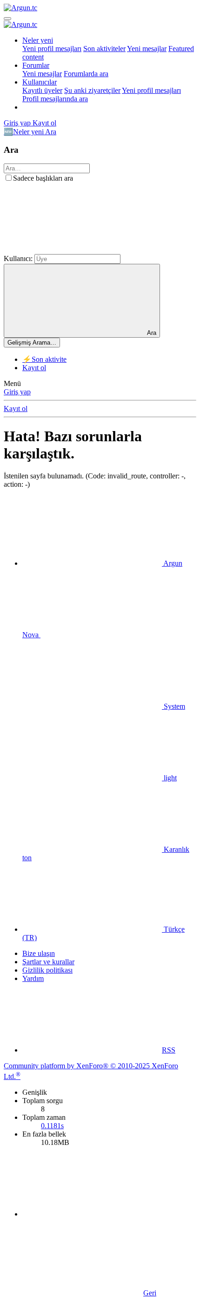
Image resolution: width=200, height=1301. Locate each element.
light (169, 778)
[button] (73, 250)
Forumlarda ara (86, 74)
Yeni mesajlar (147, 48)
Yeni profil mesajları (51, 48)
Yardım (33, 978)
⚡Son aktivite (44, 359)
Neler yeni (37, 40)
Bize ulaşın (38, 953)
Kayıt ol (34, 368)
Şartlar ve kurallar (48, 962)
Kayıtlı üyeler (42, 90)
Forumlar (35, 65)
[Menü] (7, 18)
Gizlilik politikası (47, 970)
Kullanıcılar (39, 82)
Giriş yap (17, 392)
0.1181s (52, 1126)
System (173, 706)
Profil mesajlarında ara (55, 99)
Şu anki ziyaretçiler (92, 90)
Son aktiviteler (104, 48)
